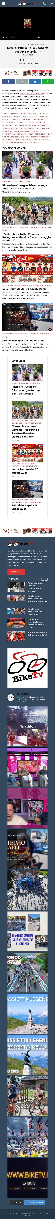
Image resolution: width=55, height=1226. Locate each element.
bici (17, 114)
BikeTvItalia (7, 116)
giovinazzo (43, 125)
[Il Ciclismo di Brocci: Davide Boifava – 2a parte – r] (16, 598)
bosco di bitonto (30, 116)
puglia (30, 134)
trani (18, 140)
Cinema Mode (33, 64)
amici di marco (8, 114)
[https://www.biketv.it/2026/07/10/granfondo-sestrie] (27, 931)
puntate (27, 182)
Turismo (36, 140)
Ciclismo (13, 119)
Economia (30, 122)
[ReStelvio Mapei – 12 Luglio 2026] (27, 317)
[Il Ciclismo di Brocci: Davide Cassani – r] (16, 611)
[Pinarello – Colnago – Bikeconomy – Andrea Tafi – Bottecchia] (27, 165)
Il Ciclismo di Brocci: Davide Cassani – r (35, 612)
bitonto (17, 116)
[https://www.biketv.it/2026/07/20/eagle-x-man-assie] (27, 726)
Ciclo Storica (8, 228)
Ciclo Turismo (28, 44)
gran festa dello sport (12, 128)
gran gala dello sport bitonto (37, 128)
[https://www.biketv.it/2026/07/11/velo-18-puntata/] (27, 808)
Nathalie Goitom (21, 131)
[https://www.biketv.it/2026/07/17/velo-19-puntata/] (27, 767)
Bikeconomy (15, 44)
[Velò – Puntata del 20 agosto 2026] (27, 269)
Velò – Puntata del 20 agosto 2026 (24, 289)
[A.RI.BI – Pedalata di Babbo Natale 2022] (16, 636)
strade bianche (17, 137)
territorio (44, 137)
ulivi (26, 143)
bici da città (26, 114)
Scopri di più (16, 572)
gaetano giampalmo (28, 125)
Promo (20, 182)
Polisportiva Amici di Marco (31, 93)
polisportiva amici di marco (14, 134)
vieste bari (34, 143)
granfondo (7, 131)
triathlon (26, 140)
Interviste (6, 182)
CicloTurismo (38, 119)
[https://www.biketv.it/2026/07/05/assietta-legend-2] (27, 1055)
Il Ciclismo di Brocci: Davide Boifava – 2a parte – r (37, 600)
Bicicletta (37, 114)
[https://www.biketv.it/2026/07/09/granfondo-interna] (27, 972)
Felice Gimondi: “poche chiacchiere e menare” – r (35, 587)
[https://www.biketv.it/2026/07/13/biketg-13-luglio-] (27, 890)
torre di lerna (8, 140)
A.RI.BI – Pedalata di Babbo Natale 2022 (37, 633)
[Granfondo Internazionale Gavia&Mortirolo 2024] (16, 623)
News (14, 182)
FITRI (15, 125)
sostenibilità (40, 134)
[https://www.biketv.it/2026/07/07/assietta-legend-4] (27, 1014)
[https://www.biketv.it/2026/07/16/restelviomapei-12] (27, 849)
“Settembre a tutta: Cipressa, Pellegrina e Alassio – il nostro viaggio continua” (26, 237)
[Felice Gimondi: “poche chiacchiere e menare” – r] (16, 587)
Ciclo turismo (25, 119)
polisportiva (35, 131)
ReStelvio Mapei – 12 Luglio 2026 (23, 340)
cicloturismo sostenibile (13, 122)
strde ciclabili (32, 137)
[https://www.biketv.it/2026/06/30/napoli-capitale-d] (27, 1137)
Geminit (27, 1215)
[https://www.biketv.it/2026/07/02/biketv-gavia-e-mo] (27, 1178)
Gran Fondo (39, 44)
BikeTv (45, 114)
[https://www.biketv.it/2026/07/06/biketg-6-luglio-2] (27, 1096)
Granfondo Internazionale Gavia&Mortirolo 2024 (36, 623)
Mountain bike (45, 228)
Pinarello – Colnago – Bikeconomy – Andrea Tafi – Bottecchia (24, 187)
